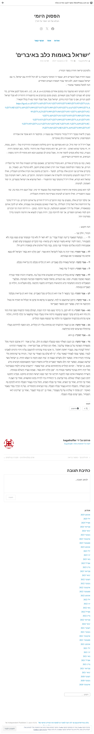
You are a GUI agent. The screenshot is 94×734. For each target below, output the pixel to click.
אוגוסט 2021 (85, 644)
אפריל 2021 (85, 660)
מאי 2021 (86, 656)
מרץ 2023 (86, 567)
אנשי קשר (39, 40)
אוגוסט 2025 (85, 514)
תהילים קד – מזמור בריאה (79, 457)
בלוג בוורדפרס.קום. (82, 723)
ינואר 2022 (86, 624)
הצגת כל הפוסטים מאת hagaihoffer (77, 443)
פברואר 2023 (85, 571)
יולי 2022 (86, 599)
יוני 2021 (87, 652)
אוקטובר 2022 (84, 587)
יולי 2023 (86, 551)
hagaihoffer (83, 61)
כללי (71, 61)
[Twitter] (47, 28)
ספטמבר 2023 (84, 543)
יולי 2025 (86, 518)
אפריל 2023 (85, 563)
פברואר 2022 (85, 619)
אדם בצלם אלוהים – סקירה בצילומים (20, 457)
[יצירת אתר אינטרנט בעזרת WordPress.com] (47, 2)
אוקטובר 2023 (84, 539)
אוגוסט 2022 (85, 595)
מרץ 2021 (86, 664)
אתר (49, 40)
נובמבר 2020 (85, 680)
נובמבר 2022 (85, 583)
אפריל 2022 (85, 611)
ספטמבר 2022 (84, 591)
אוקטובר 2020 (84, 684)
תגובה (11, 497)
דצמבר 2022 (85, 579)
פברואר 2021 (85, 668)
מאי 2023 (86, 559)
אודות (57, 40)
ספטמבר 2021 (84, 640)
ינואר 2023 (86, 575)
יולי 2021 (86, 648)
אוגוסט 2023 (85, 547)
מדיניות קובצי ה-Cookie (40, 729)
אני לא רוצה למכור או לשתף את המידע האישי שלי (56, 723)
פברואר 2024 (85, 526)
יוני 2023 (87, 555)
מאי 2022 (86, 607)
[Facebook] (53, 28)
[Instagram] (41, 28)
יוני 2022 (87, 603)
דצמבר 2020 (85, 676)
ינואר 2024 (86, 530)
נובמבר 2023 (85, 534)
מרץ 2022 (86, 615)
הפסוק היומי (47, 16)
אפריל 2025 (85, 522)
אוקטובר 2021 (84, 636)
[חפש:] (77, 694)
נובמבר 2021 (85, 632)
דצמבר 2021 (85, 628)
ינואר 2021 (86, 672)
